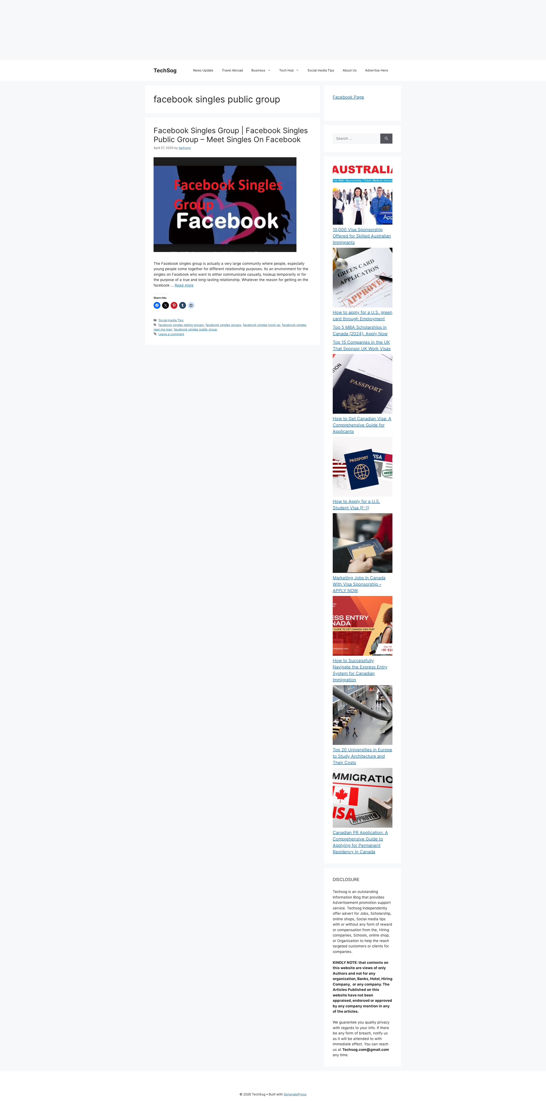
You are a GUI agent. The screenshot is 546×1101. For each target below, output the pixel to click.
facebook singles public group (195, 329)
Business (258, 70)
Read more (184, 285)
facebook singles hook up (261, 325)
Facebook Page (348, 97)
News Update (203, 70)
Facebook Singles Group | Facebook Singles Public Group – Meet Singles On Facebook (231, 135)
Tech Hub (286, 70)
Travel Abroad (232, 70)
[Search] (386, 139)
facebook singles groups (223, 325)
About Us (350, 70)
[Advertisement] (128, 30)
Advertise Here (376, 70)
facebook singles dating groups (181, 325)
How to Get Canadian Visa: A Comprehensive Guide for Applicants (362, 425)
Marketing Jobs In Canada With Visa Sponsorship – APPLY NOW (359, 584)
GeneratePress (295, 1094)
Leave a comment (171, 334)
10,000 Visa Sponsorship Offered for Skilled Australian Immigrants (362, 236)
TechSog (165, 70)
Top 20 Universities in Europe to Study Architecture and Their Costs (362, 756)
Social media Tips (321, 70)
